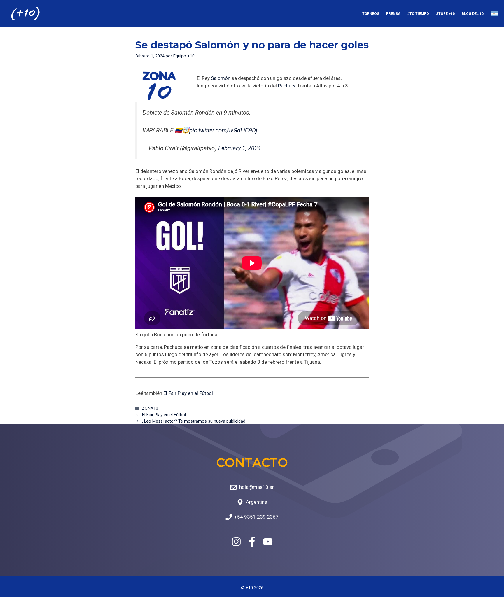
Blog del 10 (473, 14)
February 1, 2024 (239, 148)
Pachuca (287, 86)
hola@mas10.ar (256, 487)
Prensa (393, 14)
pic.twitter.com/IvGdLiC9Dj (223, 130)
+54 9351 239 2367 (256, 517)
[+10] (25, 13)
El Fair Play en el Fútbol (188, 393)
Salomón (220, 78)
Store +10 (445, 14)
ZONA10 (150, 408)
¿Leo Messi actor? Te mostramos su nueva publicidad (193, 421)
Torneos (370, 14)
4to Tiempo (418, 14)
